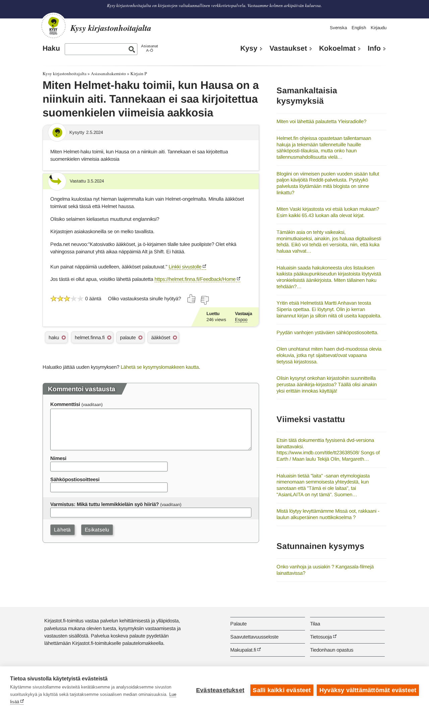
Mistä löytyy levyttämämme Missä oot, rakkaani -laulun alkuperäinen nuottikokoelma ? (328, 514)
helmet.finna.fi (90, 337)
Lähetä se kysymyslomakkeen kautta (160, 367)
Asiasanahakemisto (108, 73)
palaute (128, 337)
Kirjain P (138, 73)
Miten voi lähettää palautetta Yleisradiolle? (321, 121)
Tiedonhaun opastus (331, 650)
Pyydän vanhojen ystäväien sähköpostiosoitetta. (327, 332)
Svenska (338, 27)
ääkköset (160, 337)
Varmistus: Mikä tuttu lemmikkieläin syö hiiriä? (104, 504)
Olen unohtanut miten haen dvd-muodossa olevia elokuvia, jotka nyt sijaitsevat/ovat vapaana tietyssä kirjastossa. (329, 355)
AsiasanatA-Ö (149, 48)
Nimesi (58, 458)
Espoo (241, 319)
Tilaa (315, 623)
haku (54, 337)
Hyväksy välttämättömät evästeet (367, 690)
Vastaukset (288, 48)
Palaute (238, 623)
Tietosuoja (321, 637)
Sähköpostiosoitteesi (75, 479)
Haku (51, 48)
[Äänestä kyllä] (191, 298)
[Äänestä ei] (204, 300)
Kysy (248, 48)
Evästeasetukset (220, 690)
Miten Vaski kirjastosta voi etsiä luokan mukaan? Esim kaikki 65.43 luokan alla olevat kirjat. (328, 212)
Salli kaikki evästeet (282, 690)
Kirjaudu (378, 27)
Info (374, 48)
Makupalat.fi (243, 650)
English (359, 27)
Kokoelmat (337, 48)
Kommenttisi (65, 404)
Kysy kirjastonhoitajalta (64, 73)
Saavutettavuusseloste (254, 637)
